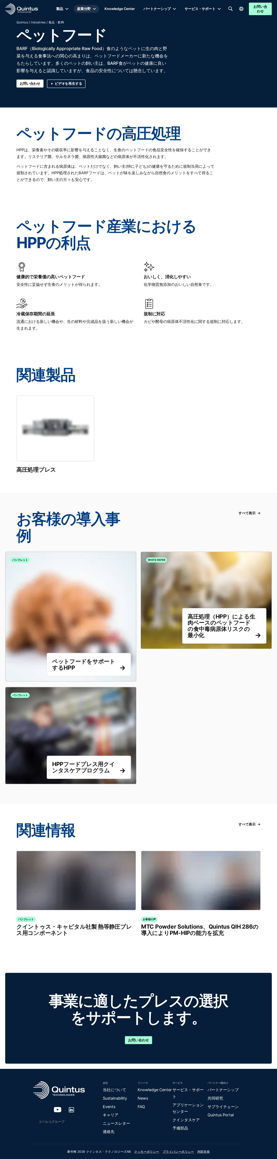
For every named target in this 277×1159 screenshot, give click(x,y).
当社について (114, 1089)
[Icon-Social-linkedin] (71, 1110)
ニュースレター (116, 1123)
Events (109, 1106)
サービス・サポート (200, 9)
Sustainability (115, 1098)
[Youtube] (57, 1110)
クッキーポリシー (146, 1151)
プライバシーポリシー (178, 1151)
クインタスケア (186, 1120)
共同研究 (215, 1098)
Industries (38, 22)
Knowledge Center (120, 9)
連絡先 (108, 1131)
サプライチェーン (223, 1106)
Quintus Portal (221, 1115)
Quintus (22, 22)
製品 (59, 9)
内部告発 (203, 1151)
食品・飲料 (56, 22)
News (143, 1098)
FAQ (141, 1106)
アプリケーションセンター (188, 1108)
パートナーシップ (157, 9)
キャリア (110, 1115)
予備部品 (180, 1128)
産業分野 (84, 9)
